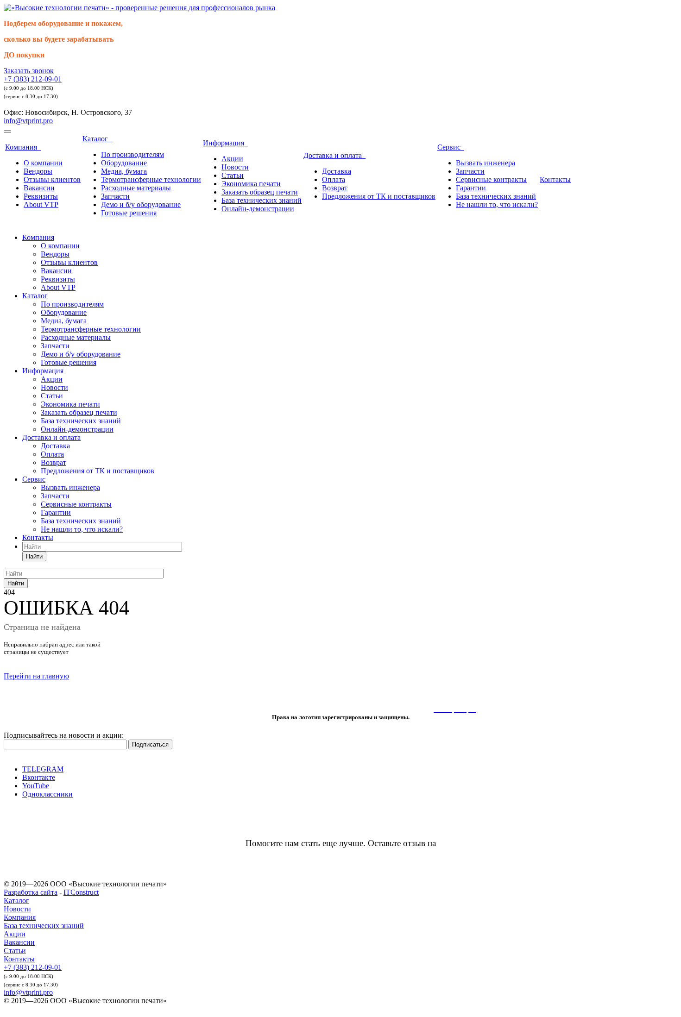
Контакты (555, 179)
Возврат (334, 188)
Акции (232, 159)
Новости (235, 167)
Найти (34, 556)
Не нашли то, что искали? (497, 204)
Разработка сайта (30, 892)
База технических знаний (261, 200)
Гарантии (471, 188)
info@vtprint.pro (28, 121)
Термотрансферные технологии (151, 179)
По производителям (132, 154)
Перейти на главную (36, 676)
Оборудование (124, 163)
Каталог (97, 139)
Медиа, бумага (124, 171)
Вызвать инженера (485, 163)
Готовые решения (129, 213)
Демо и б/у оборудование (141, 204)
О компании (43, 163)
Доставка (336, 171)
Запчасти (115, 196)
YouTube (35, 786)
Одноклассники (47, 794)
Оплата (333, 179)
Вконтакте (38, 777)
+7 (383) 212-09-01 (33, 79)
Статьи (232, 175)
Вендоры (38, 171)
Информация (225, 143)
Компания (23, 147)
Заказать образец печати (259, 192)
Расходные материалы (136, 188)
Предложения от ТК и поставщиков (378, 196)
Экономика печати (251, 184)
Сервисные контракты (491, 179)
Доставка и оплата (334, 155)
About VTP (41, 204)
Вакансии (39, 188)
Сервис (450, 147)
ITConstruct (81, 892)
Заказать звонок (29, 71)
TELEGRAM (42, 769)
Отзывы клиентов (52, 179)
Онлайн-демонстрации (257, 209)
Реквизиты (41, 196)
